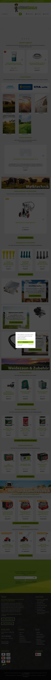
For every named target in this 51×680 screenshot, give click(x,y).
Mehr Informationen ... (22, 339)
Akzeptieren (25, 342)
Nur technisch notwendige (20, 345)
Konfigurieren (31, 344)
